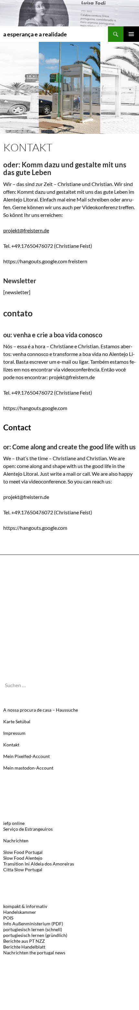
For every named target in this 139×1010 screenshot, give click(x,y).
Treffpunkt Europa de (26, 624)
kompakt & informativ (25, 906)
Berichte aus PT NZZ (24, 941)
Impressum (14, 733)
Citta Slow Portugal (22, 869)
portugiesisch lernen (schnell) (32, 929)
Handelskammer (19, 912)
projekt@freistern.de (26, 230)
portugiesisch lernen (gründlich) (35, 935)
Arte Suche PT (17, 635)
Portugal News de (22, 588)
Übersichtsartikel (22, 659)
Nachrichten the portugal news (34, 952)
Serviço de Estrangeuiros (28, 829)
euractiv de (15, 600)
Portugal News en (22, 576)
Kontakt (11, 744)
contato (18, 313)
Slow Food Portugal (23, 852)
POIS (8, 918)
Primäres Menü (131, 34)
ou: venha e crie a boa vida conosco (52, 335)
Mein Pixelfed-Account (26, 756)
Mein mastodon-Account (28, 768)
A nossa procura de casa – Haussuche (40, 710)
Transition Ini (16, 863)
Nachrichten (15, 840)
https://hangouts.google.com (35, 408)
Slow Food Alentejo (22, 858)
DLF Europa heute (21, 647)
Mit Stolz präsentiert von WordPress (33, 1002)
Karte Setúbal (16, 721)
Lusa (8, 612)
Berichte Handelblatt (24, 946)
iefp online (14, 823)
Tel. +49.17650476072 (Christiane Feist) (47, 392)
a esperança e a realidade (35, 34)
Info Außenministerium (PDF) (33, 923)
